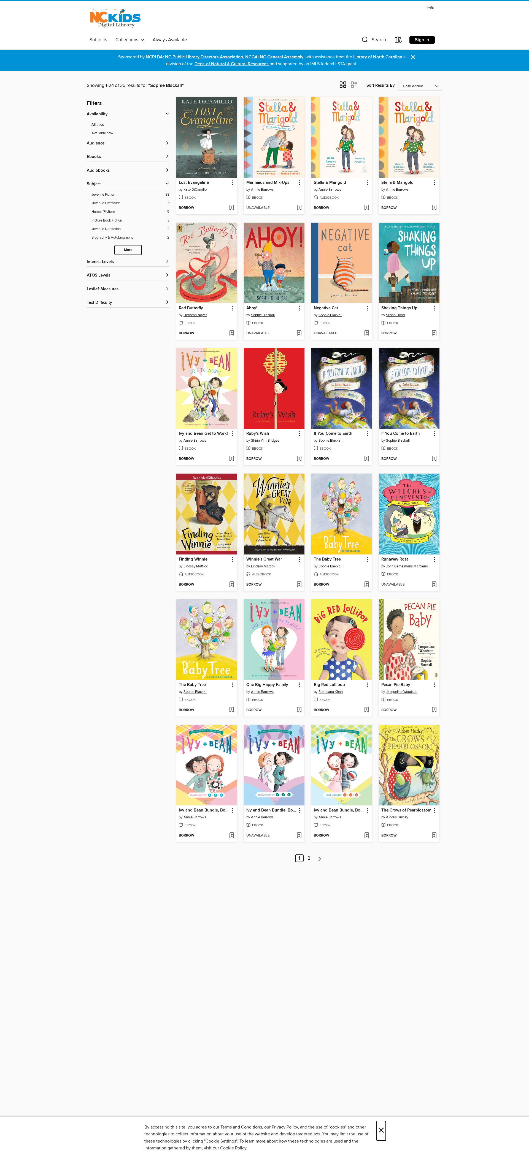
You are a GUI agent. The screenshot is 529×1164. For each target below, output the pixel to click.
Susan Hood (395, 315)
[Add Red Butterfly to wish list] (231, 333)
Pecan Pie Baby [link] (395, 684)
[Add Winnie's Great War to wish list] (299, 584)
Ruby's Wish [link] (257, 433)
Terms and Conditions (241, 1127)
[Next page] (319, 858)
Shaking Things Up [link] (399, 308)
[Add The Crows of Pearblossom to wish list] (434, 835)
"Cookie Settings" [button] (220, 1141)
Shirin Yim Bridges (265, 440)
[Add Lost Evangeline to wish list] (231, 208)
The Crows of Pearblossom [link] (406, 810)
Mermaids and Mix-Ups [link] (267, 182)
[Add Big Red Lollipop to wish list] (366, 710)
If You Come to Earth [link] (333, 433)
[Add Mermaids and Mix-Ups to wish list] (299, 208)
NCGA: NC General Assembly (274, 57)
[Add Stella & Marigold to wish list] (366, 208)
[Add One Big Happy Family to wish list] (299, 710)
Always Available (170, 40)
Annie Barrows (262, 189)
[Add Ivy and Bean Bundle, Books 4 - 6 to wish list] (299, 835)
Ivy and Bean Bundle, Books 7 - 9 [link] (204, 810)
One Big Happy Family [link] (267, 684)
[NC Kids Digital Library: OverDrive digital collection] (115, 19)
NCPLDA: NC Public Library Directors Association (194, 57)
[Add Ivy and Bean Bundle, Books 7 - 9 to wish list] (231, 835)
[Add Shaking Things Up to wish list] (434, 333)
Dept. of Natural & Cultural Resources (232, 64)
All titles (97, 124)
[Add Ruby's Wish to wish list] (299, 459)
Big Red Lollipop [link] (329, 684)
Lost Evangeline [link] (194, 182)
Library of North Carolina (377, 57)
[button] (373, 40)
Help (430, 8)
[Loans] (398, 40)
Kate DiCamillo (195, 189)
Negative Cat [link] (326, 308)
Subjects (98, 40)
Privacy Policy (285, 1127)
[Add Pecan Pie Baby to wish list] (434, 710)
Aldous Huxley (397, 817)
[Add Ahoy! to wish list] (299, 333)
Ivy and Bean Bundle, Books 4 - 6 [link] (271, 810)
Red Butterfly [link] (191, 308)
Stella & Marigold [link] (330, 182)
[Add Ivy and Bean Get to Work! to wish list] (231, 459)
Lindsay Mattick (195, 566)
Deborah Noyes (195, 315)
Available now (102, 133)
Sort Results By (380, 85)
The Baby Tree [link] (327, 559)
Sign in (422, 40)
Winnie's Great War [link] (264, 559)
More (128, 250)
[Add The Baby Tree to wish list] (366, 584)
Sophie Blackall (263, 315)
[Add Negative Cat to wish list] (366, 333)
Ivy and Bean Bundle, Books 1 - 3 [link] (339, 810)
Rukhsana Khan (331, 692)
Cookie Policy (233, 1148)
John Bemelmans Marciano (407, 566)
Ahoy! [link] (251, 308)
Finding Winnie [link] (193, 559)
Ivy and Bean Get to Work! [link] (203, 433)
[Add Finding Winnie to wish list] (231, 584)
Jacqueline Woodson (401, 692)
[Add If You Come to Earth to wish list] (366, 459)
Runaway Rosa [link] (395, 559)
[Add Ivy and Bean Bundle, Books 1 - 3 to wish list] (366, 835)
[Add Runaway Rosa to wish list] (434, 584)
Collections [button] (128, 40)
